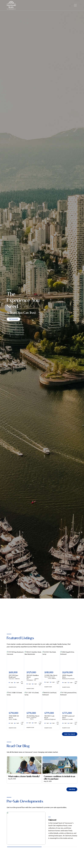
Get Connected (13, 319)
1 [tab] (24, 847)
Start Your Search (69, 734)
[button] (13, 319)
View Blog (72, 789)
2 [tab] (59, 847)
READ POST (25, 770)
